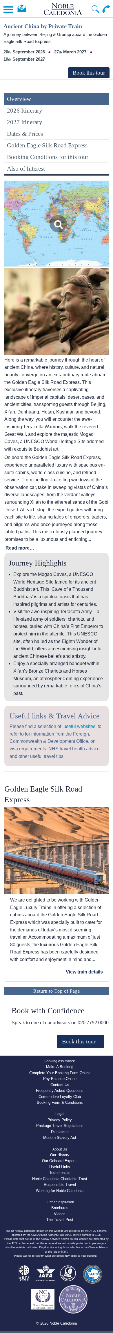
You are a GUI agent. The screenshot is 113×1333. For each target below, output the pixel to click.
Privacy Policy (60, 1120)
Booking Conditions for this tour (47, 156)
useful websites (79, 726)
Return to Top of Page (56, 991)
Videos (59, 1214)
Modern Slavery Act (59, 1137)
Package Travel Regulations (59, 1126)
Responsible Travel (60, 1184)
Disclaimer (60, 1132)
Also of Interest (26, 168)
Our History (59, 1155)
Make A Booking (59, 1067)
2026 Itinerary (24, 110)
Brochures (59, 1208)
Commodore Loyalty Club (60, 1096)
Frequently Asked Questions (59, 1090)
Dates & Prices (25, 133)
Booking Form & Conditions (60, 1102)
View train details (84, 971)
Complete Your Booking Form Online (59, 1073)
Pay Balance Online (59, 1078)
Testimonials (59, 1173)
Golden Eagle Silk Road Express (47, 145)
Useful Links (59, 1167)
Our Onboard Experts (60, 1161)
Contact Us (59, 1085)
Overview (19, 98)
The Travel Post (59, 1220)
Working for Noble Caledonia (59, 1190)
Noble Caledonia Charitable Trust (59, 1179)
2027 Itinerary (24, 122)
